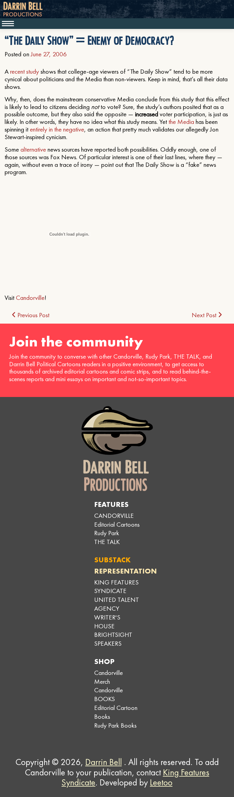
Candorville (30, 297)
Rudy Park (106, 533)
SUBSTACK (112, 559)
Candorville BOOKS (108, 694)
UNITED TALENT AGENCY (116, 604)
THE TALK (107, 542)
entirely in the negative (57, 129)
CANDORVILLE (114, 515)
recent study (24, 71)
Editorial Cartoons (117, 524)
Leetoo (161, 782)
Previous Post (32, 315)
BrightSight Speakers (113, 639)
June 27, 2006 (49, 54)
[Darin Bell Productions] (117, 448)
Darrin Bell (103, 762)
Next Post (205, 315)
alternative (33, 149)
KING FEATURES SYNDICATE (116, 586)
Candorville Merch (108, 677)
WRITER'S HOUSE (107, 621)
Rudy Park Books (115, 725)
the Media (181, 122)
